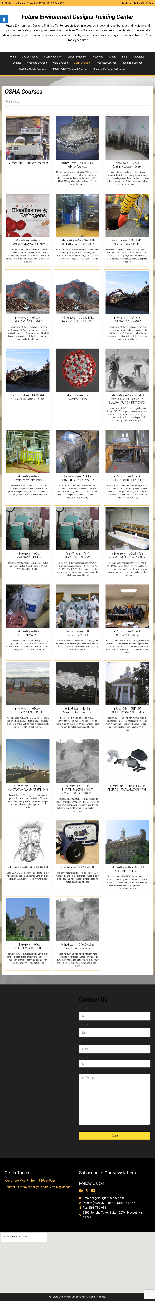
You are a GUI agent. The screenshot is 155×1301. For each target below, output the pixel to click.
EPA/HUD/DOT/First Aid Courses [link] (69, 69)
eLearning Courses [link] (132, 62)
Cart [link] (134, 69)
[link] (4, 19)
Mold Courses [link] (60, 62)
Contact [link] (17, 62)
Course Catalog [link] (30, 56)
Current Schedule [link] (77, 56)
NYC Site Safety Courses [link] (32, 69)
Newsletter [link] (139, 56)
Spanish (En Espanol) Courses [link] (109, 69)
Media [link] (112, 56)
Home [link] (13, 56)
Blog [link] (124, 56)
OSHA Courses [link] (82, 62)
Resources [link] (97, 56)
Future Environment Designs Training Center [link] (77, 16)
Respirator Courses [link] (106, 62)
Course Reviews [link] (53, 56)
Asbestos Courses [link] (37, 62)
